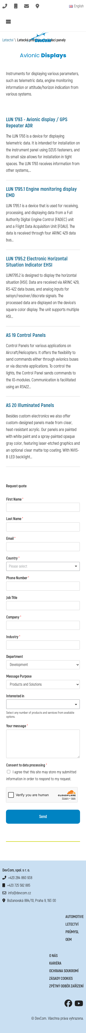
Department (14, 656)
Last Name (14, 518)
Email (11, 538)
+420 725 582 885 (17, 885)
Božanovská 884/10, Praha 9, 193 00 (30, 900)
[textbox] (41, 704)
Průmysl (72, 932)
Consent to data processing (26, 765)
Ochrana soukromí (64, 971)
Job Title (11, 597)
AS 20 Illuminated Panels (30, 405)
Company (13, 617)
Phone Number (17, 578)
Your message (17, 726)
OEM (68, 939)
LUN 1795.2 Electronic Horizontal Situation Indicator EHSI (37, 262)
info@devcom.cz (18, 893)
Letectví (7, 40)
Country (13, 558)
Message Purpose (19, 676)
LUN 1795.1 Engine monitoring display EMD (41, 192)
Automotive (74, 916)
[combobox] (43, 566)
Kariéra (55, 963)
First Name (14, 499)
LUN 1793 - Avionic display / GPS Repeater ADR (36, 122)
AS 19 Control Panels (26, 335)
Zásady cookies (61, 978)
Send (43, 816)
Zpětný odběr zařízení (66, 986)
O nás (53, 955)
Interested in (15, 696)
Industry (13, 637)
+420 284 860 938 (19, 877)
